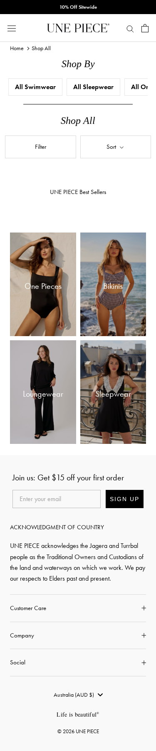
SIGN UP (124, 499)
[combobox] (78, 694)
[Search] (130, 28)
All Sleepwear (93, 87)
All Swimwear (35, 87)
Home (17, 48)
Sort (112, 146)
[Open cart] (145, 28)
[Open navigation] (11, 27)
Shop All (41, 48)
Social (17, 662)
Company (22, 635)
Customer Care (28, 608)
